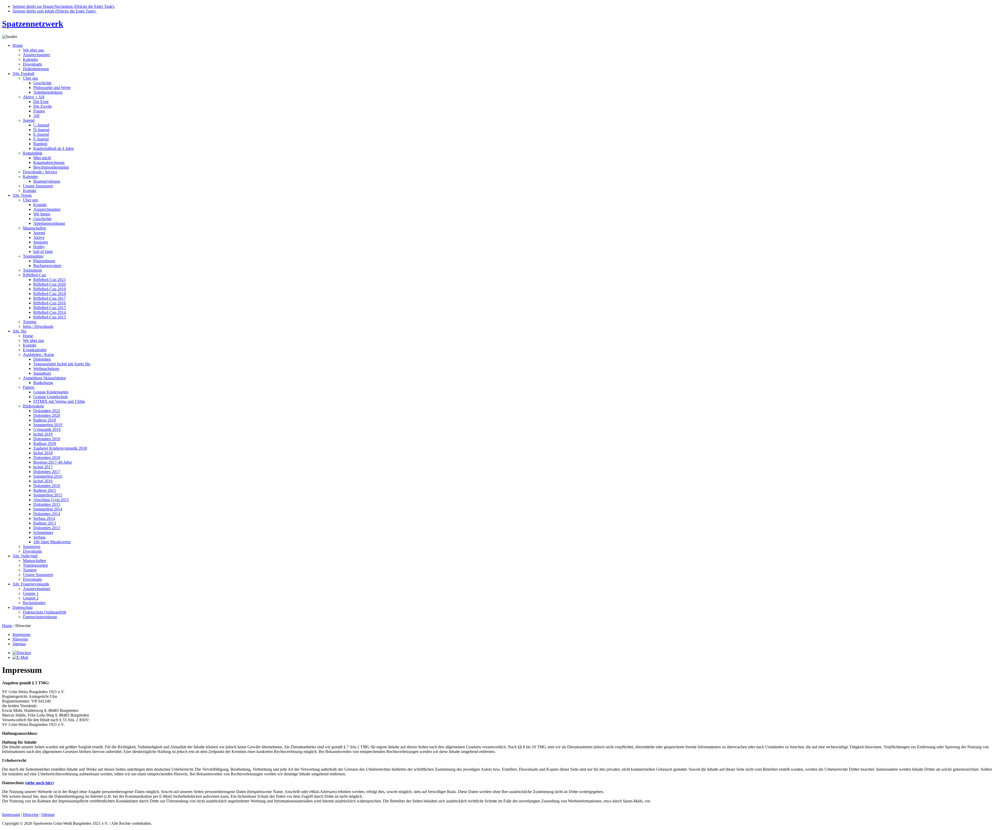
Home (7, 625)
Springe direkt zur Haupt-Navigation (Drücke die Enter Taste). (63, 6)
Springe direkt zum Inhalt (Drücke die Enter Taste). (54, 11)
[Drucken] (21, 652)
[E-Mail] (20, 657)
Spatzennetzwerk (32, 23)
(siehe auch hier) (39, 783)
